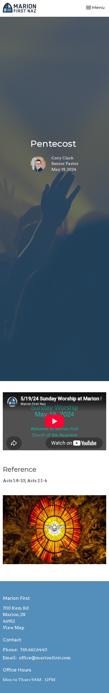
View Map (13, 627)
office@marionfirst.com (45, 657)
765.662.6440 (33, 649)
